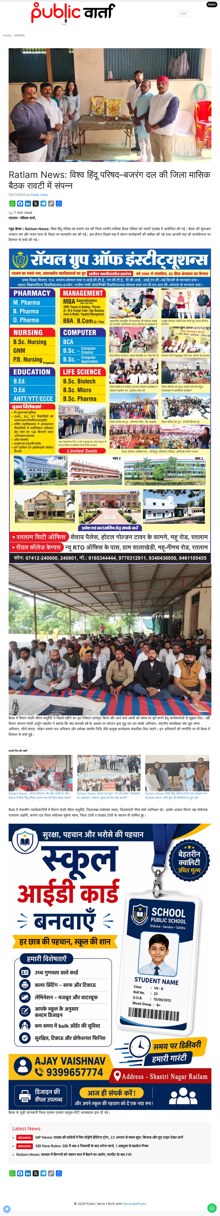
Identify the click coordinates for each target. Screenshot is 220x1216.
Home (7, 35)
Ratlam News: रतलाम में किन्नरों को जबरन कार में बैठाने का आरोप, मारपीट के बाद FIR (73, 1154)
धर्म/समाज (19, 35)
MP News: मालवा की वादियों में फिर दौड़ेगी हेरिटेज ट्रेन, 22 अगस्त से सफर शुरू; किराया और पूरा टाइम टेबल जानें (100, 1137)
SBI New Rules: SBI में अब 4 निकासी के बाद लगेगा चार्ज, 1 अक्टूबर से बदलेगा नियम (83, 1146)
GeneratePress (134, 1204)
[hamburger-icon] (183, 13)
